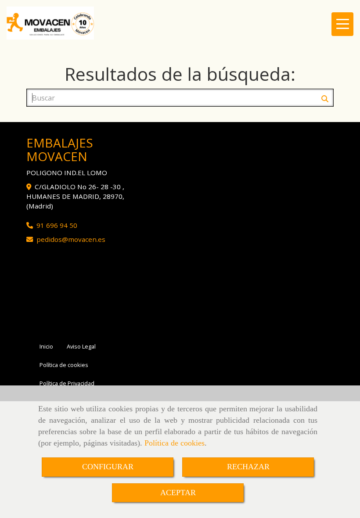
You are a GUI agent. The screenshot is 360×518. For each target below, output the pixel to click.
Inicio (46, 346)
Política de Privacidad (67, 383)
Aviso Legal (81, 346)
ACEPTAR (178, 492)
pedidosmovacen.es (70, 239)
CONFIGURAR (107, 466)
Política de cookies (174, 443)
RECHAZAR (248, 466)
